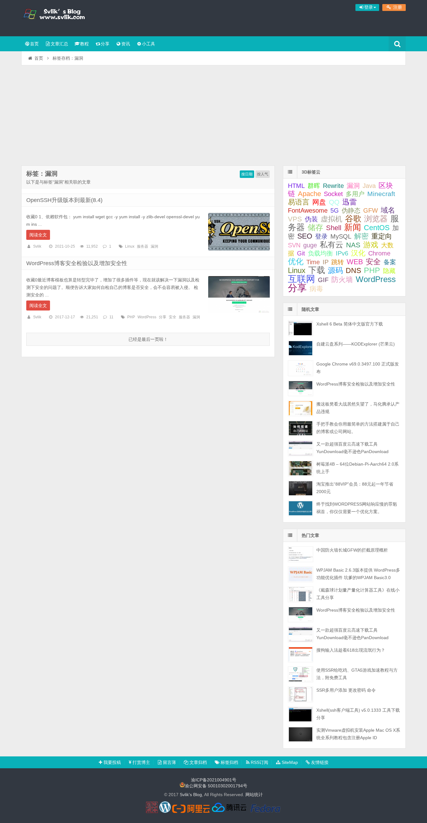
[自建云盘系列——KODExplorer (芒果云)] (300, 348)
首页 (34, 43)
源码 (335, 270)
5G (334, 210)
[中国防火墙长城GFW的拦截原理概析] (300, 554)
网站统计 (254, 794)
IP (326, 262)
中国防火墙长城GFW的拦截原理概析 (352, 550)
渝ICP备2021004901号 (213, 779)
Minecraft (381, 193)
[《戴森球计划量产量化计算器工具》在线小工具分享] (300, 594)
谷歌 (353, 218)
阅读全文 (38, 234)
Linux (129, 246)
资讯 (125, 43)
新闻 (352, 227)
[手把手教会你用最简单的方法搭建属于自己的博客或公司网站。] (300, 428)
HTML (296, 185)
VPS (295, 219)
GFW (370, 210)
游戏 (370, 244)
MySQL (340, 236)
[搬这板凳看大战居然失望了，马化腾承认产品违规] (300, 408)
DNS (353, 270)
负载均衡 (320, 253)
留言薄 (169, 762)
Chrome (379, 253)
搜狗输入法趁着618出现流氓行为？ (350, 650)
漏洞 (154, 246)
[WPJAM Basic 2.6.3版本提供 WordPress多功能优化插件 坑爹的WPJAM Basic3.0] (300, 574)
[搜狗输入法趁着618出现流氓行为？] (300, 654)
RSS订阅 (258, 762)
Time (313, 262)
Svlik (37, 246)
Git (301, 253)
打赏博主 (140, 762)
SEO (304, 236)
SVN (294, 245)
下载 (316, 270)
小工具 (148, 43)
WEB (355, 262)
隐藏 (389, 270)
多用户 (355, 193)
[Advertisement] (213, 112)
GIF (323, 279)
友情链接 (319, 762)
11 (111, 317)
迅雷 (349, 202)
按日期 (247, 174)
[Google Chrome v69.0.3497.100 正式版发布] (300, 368)
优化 (296, 261)
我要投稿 (111, 762)
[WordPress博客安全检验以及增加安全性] (300, 388)
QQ (334, 202)
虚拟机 (331, 219)
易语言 (298, 202)
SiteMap (289, 762)
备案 (390, 262)
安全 (172, 317)
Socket (333, 193)
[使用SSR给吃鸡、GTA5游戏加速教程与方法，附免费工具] (300, 674)
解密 (361, 236)
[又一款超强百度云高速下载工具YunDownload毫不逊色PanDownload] (300, 448)
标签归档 (228, 762)
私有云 (331, 244)
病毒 (316, 289)
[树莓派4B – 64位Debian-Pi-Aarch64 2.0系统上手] (300, 468)
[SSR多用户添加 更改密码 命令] (300, 694)
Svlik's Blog (62, 17)
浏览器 (376, 218)
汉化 (358, 253)
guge (310, 245)
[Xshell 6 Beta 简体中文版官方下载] (300, 328)
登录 (321, 236)
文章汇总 (59, 43)
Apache (309, 194)
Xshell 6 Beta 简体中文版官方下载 (349, 323)
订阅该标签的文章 (40, 179)
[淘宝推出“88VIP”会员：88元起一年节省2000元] (300, 488)
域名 (388, 210)
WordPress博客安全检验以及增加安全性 (76, 263)
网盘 (319, 202)
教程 (84, 43)
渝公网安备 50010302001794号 (216, 785)
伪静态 (351, 210)
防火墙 (342, 280)
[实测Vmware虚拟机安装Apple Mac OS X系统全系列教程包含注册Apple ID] (300, 734)
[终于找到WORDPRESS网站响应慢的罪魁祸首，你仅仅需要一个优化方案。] (300, 508)
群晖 (314, 185)
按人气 (262, 174)
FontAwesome (308, 210)
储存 (315, 227)
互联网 (301, 279)
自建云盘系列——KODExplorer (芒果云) (355, 343)
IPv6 (342, 253)
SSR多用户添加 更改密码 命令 (346, 690)
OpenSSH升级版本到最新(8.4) (64, 200)
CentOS (376, 228)
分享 (105, 43)
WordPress (147, 317)
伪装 (311, 219)
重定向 (381, 236)
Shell (333, 228)
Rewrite (333, 185)
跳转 (337, 262)
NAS (353, 245)
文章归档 (197, 762)
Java (369, 185)
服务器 (142, 246)
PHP (131, 317)
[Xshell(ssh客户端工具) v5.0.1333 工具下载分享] (300, 714)
